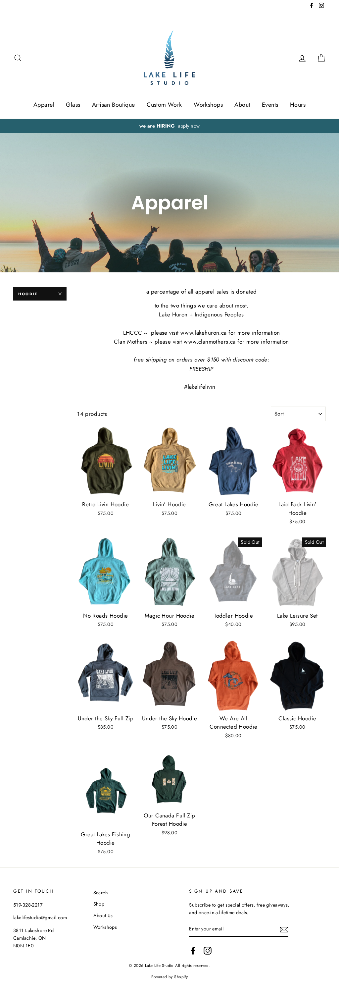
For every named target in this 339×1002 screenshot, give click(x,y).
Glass (73, 104)
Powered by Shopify (169, 976)
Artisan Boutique (113, 104)
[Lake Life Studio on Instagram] (208, 951)
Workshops (208, 104)
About (242, 104)
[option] (169, 126)
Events (270, 104)
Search (100, 892)
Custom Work (164, 104)
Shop (99, 904)
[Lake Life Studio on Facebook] (193, 951)
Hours (298, 104)
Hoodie (28, 294)
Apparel (43, 104)
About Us (103, 915)
